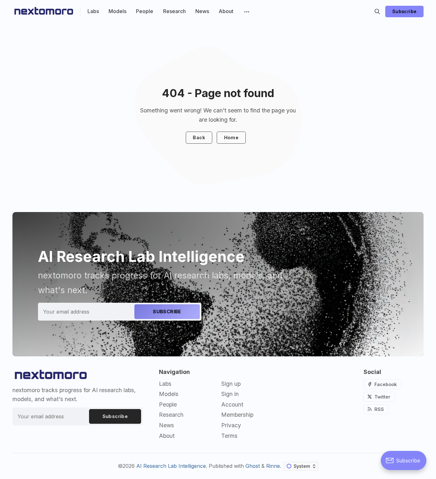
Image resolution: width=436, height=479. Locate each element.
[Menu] (246, 11)
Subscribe (404, 11)
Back (199, 137)
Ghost (252, 466)
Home (231, 137)
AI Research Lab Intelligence (171, 466)
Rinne (273, 466)
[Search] (377, 11)
